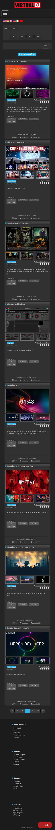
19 (22, 711)
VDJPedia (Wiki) (19, 759)
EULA (15, 788)
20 (27, 711)
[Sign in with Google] (38, 37)
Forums (16, 764)
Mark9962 (46, 181)
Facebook (18, 808)
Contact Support (19, 755)
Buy (14, 730)
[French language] (10, 21)
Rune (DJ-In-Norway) (43, 100)
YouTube (18, 810)
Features (16, 733)
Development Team (43, 343)
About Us (16, 781)
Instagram (19, 813)
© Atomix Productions (27, 827)
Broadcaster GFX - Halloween (18, 223)
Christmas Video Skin (15, 142)
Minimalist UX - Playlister (17, 61)
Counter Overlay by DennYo (18, 628)
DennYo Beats (45, 667)
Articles (16, 762)
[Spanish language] (7, 21)
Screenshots (17, 737)
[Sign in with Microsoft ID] (21, 37)
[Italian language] (17, 21)
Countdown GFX (13, 385)
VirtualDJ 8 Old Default (16, 304)
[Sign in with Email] (14, 29)
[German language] (14, 21)
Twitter (17, 815)
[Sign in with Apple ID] (30, 37)
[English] (4, 21)
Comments (25, 137)
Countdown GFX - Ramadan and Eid (20, 547)
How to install (36, 137)
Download (17, 728)
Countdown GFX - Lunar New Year (20, 466)
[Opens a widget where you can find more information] (45, 825)
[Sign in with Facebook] (13, 37)
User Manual (18, 757)
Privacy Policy (18, 786)
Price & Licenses (19, 735)
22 (38, 711)
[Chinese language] (21, 21)
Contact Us (17, 784)
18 (17, 711)
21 (33, 711)
